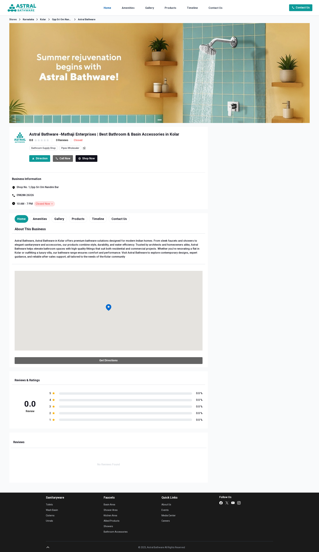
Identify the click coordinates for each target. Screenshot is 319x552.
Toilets (49, 504)
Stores (13, 19)
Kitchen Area (110, 515)
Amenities (128, 7)
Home (107, 7)
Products (170, 7)
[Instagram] (239, 503)
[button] (108, 307)
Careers (165, 520)
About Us (166, 504)
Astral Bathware (86, 19)
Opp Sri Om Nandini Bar (62, 19)
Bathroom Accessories (116, 531)
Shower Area (110, 510)
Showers (108, 526)
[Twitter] (227, 503)
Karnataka (28, 19)
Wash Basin (52, 510)
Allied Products (111, 520)
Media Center (168, 515)
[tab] (21, 219)
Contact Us (215, 7)
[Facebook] (221, 503)
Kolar (43, 19)
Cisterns (50, 515)
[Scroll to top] (48, 547)
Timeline (192, 7)
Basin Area (109, 504)
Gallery (149, 7)
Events (165, 510)
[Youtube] (233, 503)
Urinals (49, 520)
